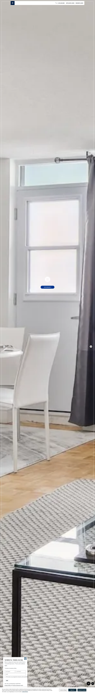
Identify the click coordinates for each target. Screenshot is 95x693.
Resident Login (79, 3)
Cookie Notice (25, 691)
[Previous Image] (4, 346)
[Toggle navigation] (13, 3)
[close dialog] (25, 658)
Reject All (72, 690)
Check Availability (47, 287)
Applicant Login (70, 3)
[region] (47, 690)
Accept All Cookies (82, 690)
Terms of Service (16, 685)
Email (6, 674)
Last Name (18, 671)
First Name (7, 671)
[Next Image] (91, 346)
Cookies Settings (63, 690)
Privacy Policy (8, 685)
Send (7, 680)
